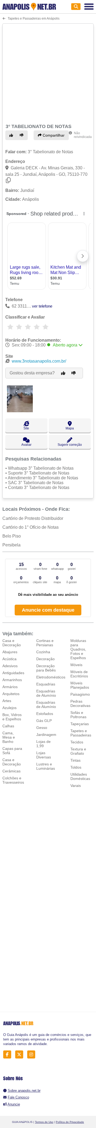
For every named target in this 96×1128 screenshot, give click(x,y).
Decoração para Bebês (46, 668)
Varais (75, 785)
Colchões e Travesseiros (13, 780)
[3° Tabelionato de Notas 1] (20, 410)
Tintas (75, 760)
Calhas (8, 726)
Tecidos (76, 742)
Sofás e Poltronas (78, 714)
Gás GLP (44, 720)
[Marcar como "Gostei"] (12, 135)
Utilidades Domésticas (80, 776)
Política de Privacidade (70, 1121)
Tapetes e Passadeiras (80, 733)
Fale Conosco (18, 1097)
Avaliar (26, 445)
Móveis (76, 665)
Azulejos (9, 708)
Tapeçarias (79, 724)
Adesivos (10, 666)
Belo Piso (11, 536)
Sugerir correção (70, 445)
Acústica (9, 659)
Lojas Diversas (43, 755)
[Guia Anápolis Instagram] (32, 1055)
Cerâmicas (11, 771)
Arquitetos (10, 694)
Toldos (75, 767)
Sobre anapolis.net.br (24, 1091)
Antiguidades (13, 673)
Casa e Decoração (11, 642)
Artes (6, 701)
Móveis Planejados (79, 685)
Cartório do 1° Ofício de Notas (30, 527)
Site (26, 428)
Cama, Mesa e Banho (8, 737)
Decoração (45, 659)
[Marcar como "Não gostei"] (22, 135)
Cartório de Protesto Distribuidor (32, 518)
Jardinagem (46, 734)
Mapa (70, 428)
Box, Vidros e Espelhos (12, 717)
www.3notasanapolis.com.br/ (39, 361)
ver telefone (42, 306)
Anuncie (13, 1104)
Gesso (41, 727)
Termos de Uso (44, 1121)
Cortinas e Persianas (45, 642)
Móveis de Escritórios (79, 674)
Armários (10, 687)
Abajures (9, 652)
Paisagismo (80, 694)
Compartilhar (53, 135)
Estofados (44, 713)
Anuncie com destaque (48, 610)
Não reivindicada (83, 135)
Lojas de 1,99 (43, 743)
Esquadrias (45, 684)
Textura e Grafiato (78, 751)
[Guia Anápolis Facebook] (8, 1055)
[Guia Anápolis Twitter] (20, 1055)
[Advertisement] (48, 72)
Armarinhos (12, 680)
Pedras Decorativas (80, 703)
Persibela (11, 545)
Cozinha (43, 652)
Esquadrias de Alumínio (46, 693)
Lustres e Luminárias (45, 766)
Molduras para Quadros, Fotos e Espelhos (78, 649)
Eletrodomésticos (50, 677)
